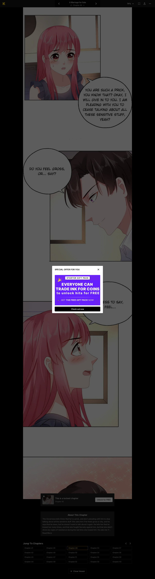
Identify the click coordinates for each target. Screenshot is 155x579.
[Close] (98, 269)
